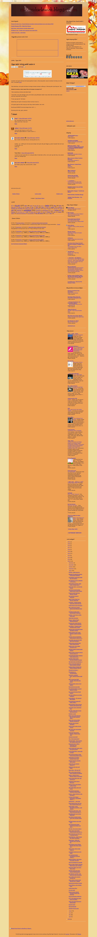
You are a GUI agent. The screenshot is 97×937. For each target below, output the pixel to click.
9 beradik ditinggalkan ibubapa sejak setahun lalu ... (76, 656)
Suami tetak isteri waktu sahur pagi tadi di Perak (75, 749)
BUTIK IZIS (70, 153)
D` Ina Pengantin (72, 458)
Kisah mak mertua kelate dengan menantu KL (74, 721)
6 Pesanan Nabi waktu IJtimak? (74, 208)
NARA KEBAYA (71, 149)
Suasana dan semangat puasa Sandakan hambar (76, 630)
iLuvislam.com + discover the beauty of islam (75, 282)
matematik (55, 208)
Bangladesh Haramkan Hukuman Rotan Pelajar (75, 791)
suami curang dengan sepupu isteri (37, 235)
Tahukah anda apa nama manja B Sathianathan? (74, 871)
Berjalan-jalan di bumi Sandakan (73, 724)
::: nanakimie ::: (71, 180)
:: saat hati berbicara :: (73, 346)
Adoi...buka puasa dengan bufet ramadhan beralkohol (75, 773)
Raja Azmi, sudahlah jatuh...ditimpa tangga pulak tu (75, 676)
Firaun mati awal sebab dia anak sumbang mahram (75, 664)
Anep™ (16, 118)
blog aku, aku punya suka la (75, 828)
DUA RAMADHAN (71, 471)
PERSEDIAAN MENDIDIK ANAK (74, 298)
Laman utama (38, 193)
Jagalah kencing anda (74, 908)
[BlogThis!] (13, 67)
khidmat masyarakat (29, 208)
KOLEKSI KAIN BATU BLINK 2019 (75, 141)
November (71, 564)
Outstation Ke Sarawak (78, 334)
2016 (69, 549)
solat (54, 212)
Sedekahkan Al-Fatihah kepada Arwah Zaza (74, 758)
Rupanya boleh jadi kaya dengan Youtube (74, 593)
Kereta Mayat (71, 207)
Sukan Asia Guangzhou (21, 213)
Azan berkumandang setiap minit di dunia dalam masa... (75, 755)
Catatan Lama (59, 193)
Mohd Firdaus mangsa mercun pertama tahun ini (76, 653)
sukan (12, 213)
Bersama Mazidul (72, 266)
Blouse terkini (70, 136)
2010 (69, 561)
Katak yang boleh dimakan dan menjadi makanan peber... (75, 717)
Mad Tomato (71, 212)
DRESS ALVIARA (71, 171)
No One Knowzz (71, 504)
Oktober (71, 566)
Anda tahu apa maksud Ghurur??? (74, 764)
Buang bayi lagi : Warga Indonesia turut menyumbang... (74, 745)
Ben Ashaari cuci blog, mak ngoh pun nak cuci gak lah (75, 874)
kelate (52, 207)
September (71, 568)
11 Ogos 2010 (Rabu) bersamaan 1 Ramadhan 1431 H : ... (75, 798)
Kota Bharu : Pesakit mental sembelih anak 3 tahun (75, 627)
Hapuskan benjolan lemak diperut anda (76, 316)
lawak (49, 208)
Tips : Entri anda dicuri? (74, 738)
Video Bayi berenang (73, 618)
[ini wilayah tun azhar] (73, 320)
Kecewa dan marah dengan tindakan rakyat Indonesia (75, 624)
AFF (12, 205)
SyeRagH (70, 493)
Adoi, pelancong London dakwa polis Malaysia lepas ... (75, 608)
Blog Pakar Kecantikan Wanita (75, 315)
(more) (58, 224)
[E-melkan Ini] (12, 67)
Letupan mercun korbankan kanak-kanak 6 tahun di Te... (76, 637)
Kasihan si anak (72, 713)
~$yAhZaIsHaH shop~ (73, 135)
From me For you (72, 470)
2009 (69, 919)
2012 (69, 557)
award (31, 205)
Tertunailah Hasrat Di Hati (74, 219)
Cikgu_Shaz (70, 440)
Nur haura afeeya (20, 223)
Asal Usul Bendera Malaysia (75, 896)
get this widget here (70, 121)
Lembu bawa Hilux (73, 888)
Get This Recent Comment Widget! (19, 243)
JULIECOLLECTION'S (73, 140)
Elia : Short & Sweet (72, 386)
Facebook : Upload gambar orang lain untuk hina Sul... (75, 603)
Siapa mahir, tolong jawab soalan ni (23, 64)
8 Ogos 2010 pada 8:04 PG (33, 162)
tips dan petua (39, 213)
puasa (38, 212)
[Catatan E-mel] (24, 66)
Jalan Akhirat (71, 225)
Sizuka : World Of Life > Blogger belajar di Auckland (75, 776)
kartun (47, 207)
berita (47, 205)
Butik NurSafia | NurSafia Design (75, 194)
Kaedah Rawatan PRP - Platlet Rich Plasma (21, 26)
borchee (67, 934)
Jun (70, 912)
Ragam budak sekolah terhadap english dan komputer (74, 893)
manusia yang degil (73, 736)
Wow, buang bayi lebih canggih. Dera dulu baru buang (75, 680)
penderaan (19, 210)
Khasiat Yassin (72, 904)
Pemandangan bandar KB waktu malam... (74, 702)
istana (42, 207)
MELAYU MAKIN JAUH (72, 322)
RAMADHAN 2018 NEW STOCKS (75, 154)
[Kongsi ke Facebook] (16, 67)
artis (25, 205)
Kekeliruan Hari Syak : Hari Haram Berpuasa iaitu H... (75, 811)
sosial (59, 212)
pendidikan (27, 210)
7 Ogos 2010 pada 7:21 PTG (25, 128)
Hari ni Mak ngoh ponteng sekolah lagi (74, 877)
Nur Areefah (70, 361)
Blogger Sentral (71, 231)
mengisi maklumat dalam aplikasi (36, 239)
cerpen (19, 207)
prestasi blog (33, 212)
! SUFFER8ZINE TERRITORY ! (75, 532)
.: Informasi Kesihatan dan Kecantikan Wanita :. (74, 302)
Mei (70, 914)
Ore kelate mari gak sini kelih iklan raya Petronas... (75, 640)
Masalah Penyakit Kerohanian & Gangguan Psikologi (75, 575)
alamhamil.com (71, 325)
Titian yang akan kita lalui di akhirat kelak (75, 902)
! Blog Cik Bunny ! (72, 309)
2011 (69, 559)
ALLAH (17, 205)
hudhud (16, 128)
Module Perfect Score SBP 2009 (74, 277)
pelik (12, 210)
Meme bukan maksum (78, 362)
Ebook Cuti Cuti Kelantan (73, 293)
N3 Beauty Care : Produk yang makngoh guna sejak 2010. (24, 30)
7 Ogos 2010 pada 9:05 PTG (27, 153)
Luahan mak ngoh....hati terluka (18, 32)
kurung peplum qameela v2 (73, 160)
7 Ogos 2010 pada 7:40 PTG (33, 137)
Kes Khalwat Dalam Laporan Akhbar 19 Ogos (75, 689)
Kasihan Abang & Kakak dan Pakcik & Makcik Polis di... (75, 667)
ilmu (37, 207)
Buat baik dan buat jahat (74, 686)
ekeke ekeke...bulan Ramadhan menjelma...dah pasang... (75, 807)
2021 (69, 541)
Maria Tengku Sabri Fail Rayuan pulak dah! (74, 600)
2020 (69, 543)
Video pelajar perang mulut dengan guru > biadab (75, 880)
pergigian (51, 210)
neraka (61, 208)
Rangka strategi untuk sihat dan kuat (75, 239)
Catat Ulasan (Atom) (39, 198)
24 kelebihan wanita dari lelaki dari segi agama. (75, 578)
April (70, 916)
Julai (70, 911)
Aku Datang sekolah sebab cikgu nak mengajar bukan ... (75, 818)
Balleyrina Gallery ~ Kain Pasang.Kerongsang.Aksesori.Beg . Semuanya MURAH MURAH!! (76, 147)
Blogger (79, 934)
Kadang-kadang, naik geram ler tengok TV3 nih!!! (75, 860)
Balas (16, 123)
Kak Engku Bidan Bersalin (74, 297)
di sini (20, 82)
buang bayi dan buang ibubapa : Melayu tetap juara (74, 734)
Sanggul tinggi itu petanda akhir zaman (74, 761)
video (50, 213)
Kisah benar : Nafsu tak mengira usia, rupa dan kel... (74, 841)
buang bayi (13, 207)
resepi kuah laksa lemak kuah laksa (40, 223)
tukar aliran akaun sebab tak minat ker (37, 227)
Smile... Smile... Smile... (73, 333)
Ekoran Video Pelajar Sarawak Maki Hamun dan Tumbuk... (75, 865)
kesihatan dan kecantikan (17, 208)
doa (23, 207)
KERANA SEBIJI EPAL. (73, 483)
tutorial (47, 213)
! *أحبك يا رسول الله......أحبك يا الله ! (75, 481)
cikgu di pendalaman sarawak (75, 862)
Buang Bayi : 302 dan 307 (74, 770)
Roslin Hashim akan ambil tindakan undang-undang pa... (75, 634)
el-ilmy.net (70, 238)
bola (60, 205)
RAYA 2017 (70, 166)
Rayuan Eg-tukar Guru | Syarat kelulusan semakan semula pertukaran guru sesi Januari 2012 (32, 23)
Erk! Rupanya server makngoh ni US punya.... (75, 581)
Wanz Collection (72, 170)
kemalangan (59, 207)
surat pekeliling (31, 213)
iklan (33, 207)
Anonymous (18, 227)
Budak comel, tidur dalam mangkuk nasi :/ (74, 647)
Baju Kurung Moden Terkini (73, 176)
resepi (48, 212)
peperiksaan (45, 210)
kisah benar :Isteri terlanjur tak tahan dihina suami (22, 28)
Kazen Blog (70, 417)
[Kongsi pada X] (14, 67)
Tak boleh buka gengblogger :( (75, 661)
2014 (69, 553)
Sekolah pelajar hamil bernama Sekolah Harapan (75, 659)
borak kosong (71, 429)
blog (22, 66)
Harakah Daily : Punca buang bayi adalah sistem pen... (75, 741)
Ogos (70, 570)
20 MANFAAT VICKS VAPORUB (75, 430)
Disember (71, 562)
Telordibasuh (71, 251)
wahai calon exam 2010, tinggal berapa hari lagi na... (75, 831)
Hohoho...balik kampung (74, 572)
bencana (41, 205)
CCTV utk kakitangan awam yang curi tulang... (75, 899)
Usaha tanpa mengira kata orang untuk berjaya (75, 644)
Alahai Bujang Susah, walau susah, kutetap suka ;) (75, 584)
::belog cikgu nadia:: (73, 529)
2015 (69, 551)
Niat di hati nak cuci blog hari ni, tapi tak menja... (75, 834)
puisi (44, 212)
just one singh (72, 890)
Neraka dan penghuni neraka (75, 883)
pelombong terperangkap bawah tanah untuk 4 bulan (75, 590)
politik (27, 212)
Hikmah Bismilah (72, 906)
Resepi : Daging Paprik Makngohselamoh (74, 620)
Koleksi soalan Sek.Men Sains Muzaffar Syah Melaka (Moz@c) (75, 276)
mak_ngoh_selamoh (19, 137)
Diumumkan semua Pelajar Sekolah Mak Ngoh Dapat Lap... (75, 845)
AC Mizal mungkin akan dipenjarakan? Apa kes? (75, 612)
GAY (69, 408)
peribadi (57, 210)
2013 (69, 555)
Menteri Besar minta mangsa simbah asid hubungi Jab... (75, 705)
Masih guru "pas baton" (73, 505)
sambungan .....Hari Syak (74, 801)
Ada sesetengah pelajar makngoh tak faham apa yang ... (75, 825)
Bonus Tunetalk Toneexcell (73, 494)
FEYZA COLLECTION (73, 175)
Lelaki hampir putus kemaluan (75, 605)
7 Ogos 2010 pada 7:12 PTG (25, 118)
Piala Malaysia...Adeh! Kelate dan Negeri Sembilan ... (75, 837)
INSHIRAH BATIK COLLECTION (75, 187)
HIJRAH (69, 399)
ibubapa (27, 207)
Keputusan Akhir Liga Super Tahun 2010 (75, 868)
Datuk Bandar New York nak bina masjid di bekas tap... (75, 804)
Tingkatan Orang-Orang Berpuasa (74, 782)
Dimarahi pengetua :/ (73, 670)
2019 (69, 545)
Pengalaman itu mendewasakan (73, 672)
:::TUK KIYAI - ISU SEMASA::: (75, 257)
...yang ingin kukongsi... (73, 373)
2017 (69, 547)
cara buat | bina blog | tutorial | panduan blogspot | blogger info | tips (76, 244)
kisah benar (38, 208)
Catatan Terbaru (16, 193)
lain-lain (44, 208)
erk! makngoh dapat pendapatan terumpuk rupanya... (74, 856)
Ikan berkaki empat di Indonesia (73, 597)
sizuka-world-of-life (72, 398)
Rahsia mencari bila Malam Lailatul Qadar (75, 785)
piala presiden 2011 (20, 212)
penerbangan (38, 210)
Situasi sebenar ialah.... (78, 374)
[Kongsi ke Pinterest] (17, 67)
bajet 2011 (36, 205)
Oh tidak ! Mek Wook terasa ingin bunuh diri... (75, 711)
